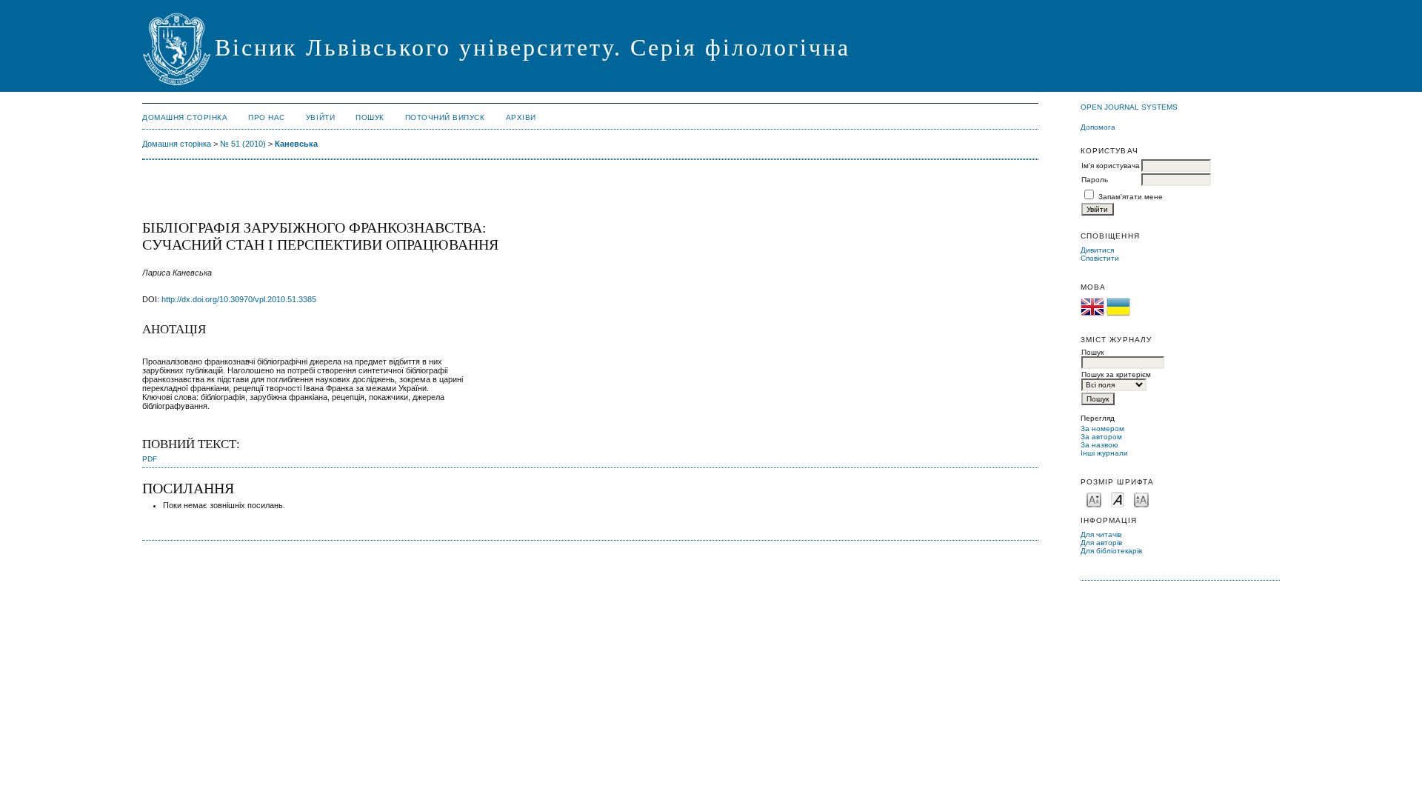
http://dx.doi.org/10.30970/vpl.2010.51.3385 (238, 299)
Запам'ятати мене (1130, 197)
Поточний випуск (445, 117)
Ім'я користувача (1110, 165)
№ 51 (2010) (243, 143)
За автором (1101, 437)
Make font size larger (1141, 498)
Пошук (370, 117)
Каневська (296, 143)
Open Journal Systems (1129, 107)
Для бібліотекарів (1111, 551)
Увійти (320, 117)
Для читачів (1101, 534)
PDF (149, 459)
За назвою (1099, 445)
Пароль (1094, 180)
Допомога (1098, 127)
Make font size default (1117, 498)
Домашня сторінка (184, 117)
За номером (1102, 428)
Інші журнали (1104, 453)
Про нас (266, 117)
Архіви (521, 117)
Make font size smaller (1093, 498)
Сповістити (1100, 258)
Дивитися (1097, 250)
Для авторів (1101, 543)
